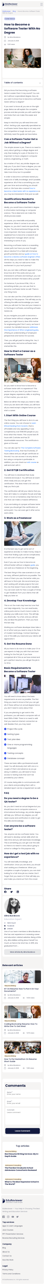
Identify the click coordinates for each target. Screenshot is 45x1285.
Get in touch (11, 923)
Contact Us (7, 1256)
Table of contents (13, 82)
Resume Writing (10, 986)
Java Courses (7, 1230)
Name (9, 1092)
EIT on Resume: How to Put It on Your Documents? (21, 990)
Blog (4, 1248)
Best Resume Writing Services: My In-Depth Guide (22, 1155)
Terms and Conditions (11, 1274)
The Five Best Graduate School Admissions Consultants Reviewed (21, 1169)
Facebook (10, 926)
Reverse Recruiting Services (13, 1238)
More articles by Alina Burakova (22, 952)
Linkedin (10, 929)
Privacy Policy (7, 1270)
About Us (6, 1252)
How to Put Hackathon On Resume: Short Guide (20, 1060)
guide (32, 565)
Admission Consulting (13, 1165)
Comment (10, 1110)
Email (9, 1101)
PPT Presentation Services (12, 1234)
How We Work (7, 1260)
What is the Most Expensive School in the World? (22, 1183)
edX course (31, 462)
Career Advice (10, 19)
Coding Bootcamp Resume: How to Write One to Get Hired (20, 1025)
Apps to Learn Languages (12, 1226)
